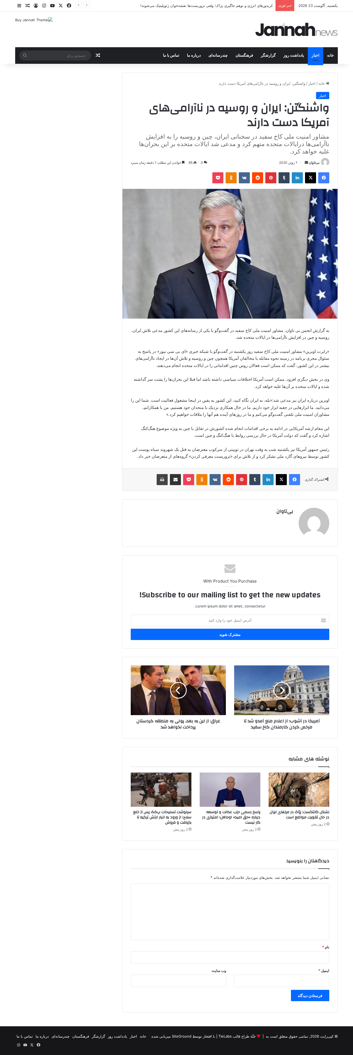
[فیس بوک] (323, 177)
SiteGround (181, 1036)
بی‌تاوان (314, 162)
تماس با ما (171, 55)
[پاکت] (217, 177)
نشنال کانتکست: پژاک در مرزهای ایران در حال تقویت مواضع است (299, 814)
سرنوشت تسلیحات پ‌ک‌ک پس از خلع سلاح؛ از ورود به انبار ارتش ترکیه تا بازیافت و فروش (162, 817)
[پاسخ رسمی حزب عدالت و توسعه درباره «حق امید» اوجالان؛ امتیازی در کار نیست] (230, 790)
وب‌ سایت (219, 970)
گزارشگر (268, 55)
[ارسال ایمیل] (306, 162)
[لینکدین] (297, 177)
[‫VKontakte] (244, 177)
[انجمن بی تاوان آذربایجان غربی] (296, 29)
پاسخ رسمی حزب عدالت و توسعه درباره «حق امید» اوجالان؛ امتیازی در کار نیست (231, 817)
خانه (330, 55)
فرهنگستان (244, 55)
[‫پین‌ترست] (270, 177)
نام (325, 947)
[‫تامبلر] (284, 177)
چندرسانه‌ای (218, 55)
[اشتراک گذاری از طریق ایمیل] (175, 479)
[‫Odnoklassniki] (231, 177)
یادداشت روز (294, 55)
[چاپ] (162, 479)
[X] (310, 177)
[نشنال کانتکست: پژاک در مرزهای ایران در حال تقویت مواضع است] (299, 790)
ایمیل (323, 970)
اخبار (315, 55)
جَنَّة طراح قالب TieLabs (237, 1036)
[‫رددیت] (257, 177)
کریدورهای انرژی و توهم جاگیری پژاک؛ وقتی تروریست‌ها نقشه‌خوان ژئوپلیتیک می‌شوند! (206, 5)
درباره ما (194, 55)
